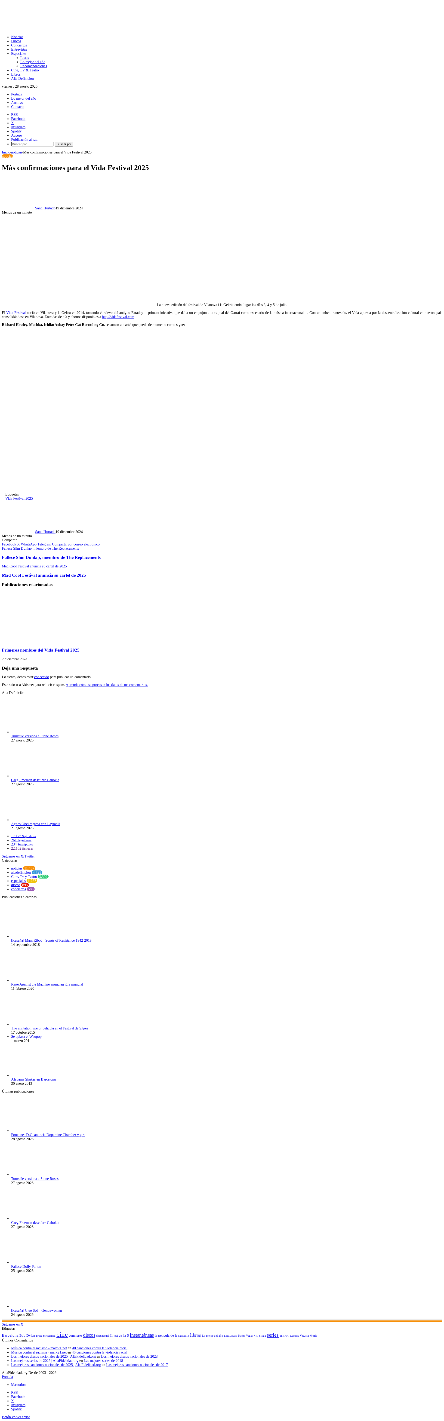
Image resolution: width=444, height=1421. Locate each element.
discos (15, 885)
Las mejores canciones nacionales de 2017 (137, 1365)
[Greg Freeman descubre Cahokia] (36, 776)
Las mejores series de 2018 (103, 1361)
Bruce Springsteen (46, 1335)
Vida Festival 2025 (19, 498)
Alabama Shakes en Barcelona (33, 1079)
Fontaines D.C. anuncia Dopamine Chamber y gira (48, 1135)
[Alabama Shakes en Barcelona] (36, 1075)
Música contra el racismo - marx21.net (39, 1348)
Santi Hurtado (45, 208)
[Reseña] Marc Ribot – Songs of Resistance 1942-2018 (51, 940)
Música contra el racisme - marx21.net (39, 1352)
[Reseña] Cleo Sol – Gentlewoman (36, 1310)
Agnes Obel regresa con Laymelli (35, 824)
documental (102, 1335)
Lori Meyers (230, 1335)
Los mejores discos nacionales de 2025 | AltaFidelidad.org (53, 1356)
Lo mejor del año (32, 62)
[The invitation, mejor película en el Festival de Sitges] (34, 1024)
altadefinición (21, 872)
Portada (16, 94)
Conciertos (19, 45)
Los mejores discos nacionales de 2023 (129, 1356)
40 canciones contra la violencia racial (99, 1348)
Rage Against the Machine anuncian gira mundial (47, 984)
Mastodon (18, 1385)
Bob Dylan (27, 1335)
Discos (16, 41)
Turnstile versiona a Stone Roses (35, 736)
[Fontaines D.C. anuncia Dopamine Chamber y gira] (36, 1131)
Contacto (17, 107)
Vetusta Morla (308, 1335)
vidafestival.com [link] (118, 317)
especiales (18, 881)
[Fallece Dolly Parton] (36, 1262)
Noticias (17, 37)
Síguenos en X (12, 1324)
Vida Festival (16, 313)
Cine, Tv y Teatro (24, 877)
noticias (16, 152)
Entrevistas (19, 49)
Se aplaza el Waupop (26, 1036)
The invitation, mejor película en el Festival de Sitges (49, 1028)
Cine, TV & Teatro (25, 70)
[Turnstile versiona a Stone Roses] (36, 732)
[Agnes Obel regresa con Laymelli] (36, 820)
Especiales (18, 53)
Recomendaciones (33, 66)
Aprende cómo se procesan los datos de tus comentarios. (107, 685)
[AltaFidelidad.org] (59, 29)
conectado (41, 677)
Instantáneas (142, 1335)
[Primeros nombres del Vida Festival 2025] (47, 641)
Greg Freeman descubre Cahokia (35, 780)
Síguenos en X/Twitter (18, 856)
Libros (16, 74)
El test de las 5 (119, 1335)
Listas (24, 58)
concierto (75, 1335)
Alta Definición (22, 78)
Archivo (17, 102)
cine (62, 1334)
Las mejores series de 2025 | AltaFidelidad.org (44, 1361)
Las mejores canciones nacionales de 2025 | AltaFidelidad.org (56, 1365)
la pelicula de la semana (172, 1335)
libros (195, 1335)
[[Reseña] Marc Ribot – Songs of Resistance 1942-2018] (34, 936)
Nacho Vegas (245, 1335)
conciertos (18, 889)
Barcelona (10, 1335)
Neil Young (260, 1336)
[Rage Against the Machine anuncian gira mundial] (36, 980)
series (273, 1335)
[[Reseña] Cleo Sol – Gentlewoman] (36, 1306)
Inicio (6, 152)
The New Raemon (289, 1336)
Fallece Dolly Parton (26, 1266)
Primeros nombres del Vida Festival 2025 (41, 650)
